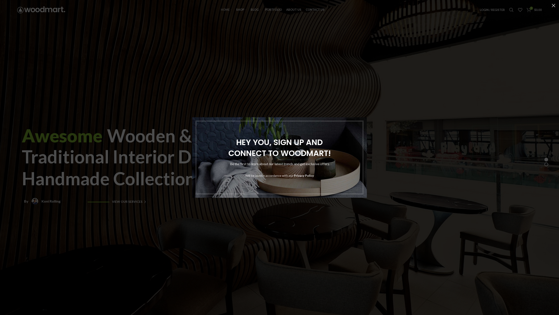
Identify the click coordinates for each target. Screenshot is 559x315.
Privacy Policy (304, 175)
